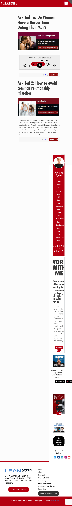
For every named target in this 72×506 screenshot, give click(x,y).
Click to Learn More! (19, 489)
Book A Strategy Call (48, 493)
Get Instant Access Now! (59, 441)
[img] (25, 65)
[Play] (40, 65)
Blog (40, 469)
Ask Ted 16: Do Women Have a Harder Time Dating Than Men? (36, 22)
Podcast (41, 475)
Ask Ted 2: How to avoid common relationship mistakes (37, 88)
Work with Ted (59, 349)
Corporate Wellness (46, 486)
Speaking (42, 489)
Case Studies (43, 478)
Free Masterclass (45, 483)
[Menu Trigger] (66, 3)
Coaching (42, 481)
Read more (54, 75)
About (40, 472)
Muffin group (54, 500)
